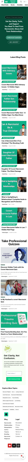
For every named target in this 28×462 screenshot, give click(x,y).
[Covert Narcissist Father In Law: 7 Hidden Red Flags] (14, 215)
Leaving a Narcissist (20, 391)
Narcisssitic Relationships (16, 394)
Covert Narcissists (6, 394)
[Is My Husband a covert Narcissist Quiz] (14, 287)
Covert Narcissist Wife (9, 81)
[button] (3, 1)
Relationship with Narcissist (8, 406)
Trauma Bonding (15, 397)
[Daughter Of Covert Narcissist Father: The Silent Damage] (14, 156)
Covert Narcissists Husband (8, 403)
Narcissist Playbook (8, 138)
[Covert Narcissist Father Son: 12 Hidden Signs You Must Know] (14, 100)
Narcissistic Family (19, 406)
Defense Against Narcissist (8, 400)
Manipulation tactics (7, 397)
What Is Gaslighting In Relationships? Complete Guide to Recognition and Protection (14, 199)
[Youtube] (10, 445)
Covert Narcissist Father (9, 110)
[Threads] (14, 445)
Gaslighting (6, 194)
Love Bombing (17, 400)
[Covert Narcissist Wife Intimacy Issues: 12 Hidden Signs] (14, 72)
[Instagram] (18, 445)
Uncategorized (5, 409)
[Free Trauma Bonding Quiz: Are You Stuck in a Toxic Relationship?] (14, 320)
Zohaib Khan (4, 89)
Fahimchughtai (5, 232)
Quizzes (3, 264)
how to (13, 391)
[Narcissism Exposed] (10, 1)
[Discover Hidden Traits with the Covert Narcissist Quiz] (14, 255)
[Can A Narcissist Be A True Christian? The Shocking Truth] (14, 128)
